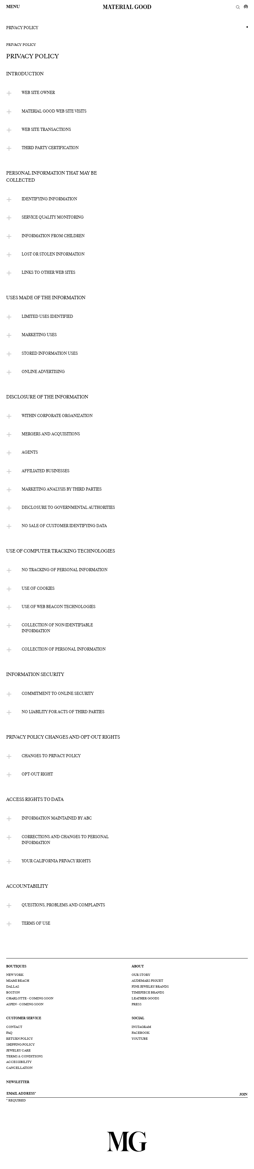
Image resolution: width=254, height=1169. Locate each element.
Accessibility (19, 1062)
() (246, 7)
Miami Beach (17, 980)
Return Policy (19, 1038)
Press (137, 1004)
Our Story (141, 974)
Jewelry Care (18, 1050)
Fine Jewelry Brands (150, 986)
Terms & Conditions (24, 1056)
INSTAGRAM (141, 1027)
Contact (14, 1027)
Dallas (12, 986)
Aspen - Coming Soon (24, 1004)
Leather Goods (145, 998)
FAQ (9, 1032)
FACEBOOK (141, 1032)
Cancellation (19, 1067)
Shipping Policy (20, 1044)
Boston (13, 992)
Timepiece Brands (148, 992)
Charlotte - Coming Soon (29, 998)
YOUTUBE (140, 1038)
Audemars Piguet (147, 980)
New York (15, 974)
